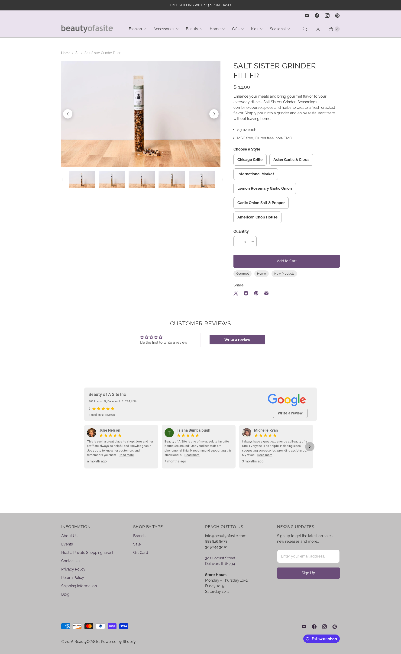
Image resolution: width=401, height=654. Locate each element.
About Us (69, 536)
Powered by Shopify (118, 641)
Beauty (192, 29)
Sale (137, 544)
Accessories (163, 29)
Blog (65, 594)
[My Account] (317, 29)
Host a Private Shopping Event (87, 552)
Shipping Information (79, 586)
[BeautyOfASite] (87, 29)
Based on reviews (102, 415)
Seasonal (278, 29)
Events (67, 544)
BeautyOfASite (86, 641)
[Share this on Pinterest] (256, 293)
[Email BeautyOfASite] (307, 15)
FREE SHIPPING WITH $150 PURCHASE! (200, 5)
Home (215, 29)
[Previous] (67, 114)
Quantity (241, 231)
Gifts (235, 29)
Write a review (237, 339)
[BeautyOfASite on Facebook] (317, 15)
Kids (254, 29)
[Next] (214, 114)
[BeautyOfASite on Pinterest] (337, 15)
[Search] (304, 29)
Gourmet (242, 273)
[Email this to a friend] (266, 293)
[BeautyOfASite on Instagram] (327, 15)
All (77, 53)
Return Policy (72, 577)
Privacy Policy (73, 569)
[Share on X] (237, 293)
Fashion (135, 29)
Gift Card (140, 552)
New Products (284, 273)
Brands (139, 536)
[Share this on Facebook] (246, 293)
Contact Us (70, 561)
